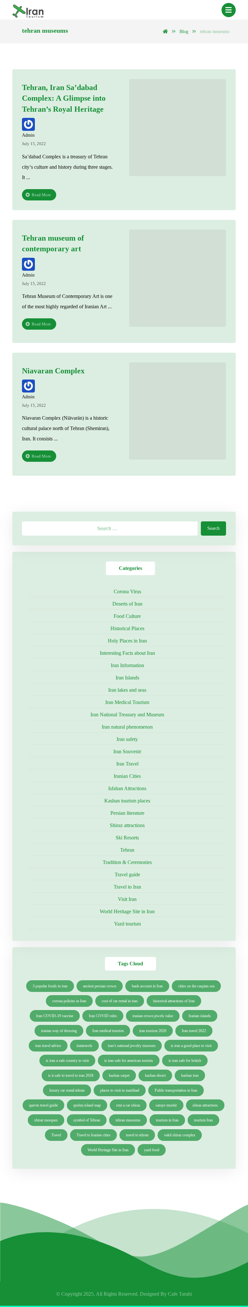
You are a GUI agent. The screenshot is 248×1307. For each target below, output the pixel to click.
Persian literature (127, 813)
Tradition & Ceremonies (127, 862)
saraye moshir (166, 1105)
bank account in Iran (147, 986)
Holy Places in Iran (127, 640)
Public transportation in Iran (176, 1090)
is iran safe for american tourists (128, 1060)
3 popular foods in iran (50, 986)
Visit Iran (127, 899)
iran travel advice (48, 1045)
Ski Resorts (127, 837)
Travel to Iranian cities (93, 1135)
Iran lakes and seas (127, 690)
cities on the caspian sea (196, 986)
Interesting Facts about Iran (127, 653)
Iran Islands (127, 677)
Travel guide (127, 874)
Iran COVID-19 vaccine (54, 1016)
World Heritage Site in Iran (127, 911)
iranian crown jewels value (152, 1016)
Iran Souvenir (127, 751)
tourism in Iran (167, 1120)
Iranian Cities (127, 776)
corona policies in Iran (69, 1001)
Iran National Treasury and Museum (127, 714)
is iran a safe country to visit (67, 1060)
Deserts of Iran (127, 604)
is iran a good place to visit (191, 1045)
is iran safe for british (185, 1060)
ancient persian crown (99, 986)
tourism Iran (203, 1120)
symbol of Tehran (86, 1120)
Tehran (127, 850)
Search (213, 528)
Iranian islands (200, 1016)
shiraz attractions (205, 1105)
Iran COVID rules (103, 1016)
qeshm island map (87, 1105)
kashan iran (190, 1075)
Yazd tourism (127, 923)
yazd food (151, 1150)
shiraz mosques (46, 1120)
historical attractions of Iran (174, 1001)
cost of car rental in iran (120, 1001)
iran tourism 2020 (152, 1031)
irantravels (84, 1045)
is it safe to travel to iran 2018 (70, 1075)
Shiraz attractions (127, 825)
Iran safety (127, 739)
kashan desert (155, 1075)
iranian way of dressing (59, 1031)
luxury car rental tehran (67, 1090)
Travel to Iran (127, 887)
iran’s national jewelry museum (131, 1045)
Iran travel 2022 (194, 1031)
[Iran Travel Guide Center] (28, 12)
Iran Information (127, 665)
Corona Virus (127, 591)
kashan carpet (119, 1075)
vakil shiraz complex (179, 1135)
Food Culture (127, 616)
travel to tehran (137, 1135)
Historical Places (127, 628)
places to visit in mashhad (119, 1090)
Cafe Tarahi (180, 1294)
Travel (56, 1135)
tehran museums (128, 1120)
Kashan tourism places (127, 800)
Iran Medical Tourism (127, 702)
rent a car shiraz (128, 1105)
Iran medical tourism (108, 1031)
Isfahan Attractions (127, 788)
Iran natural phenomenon (127, 727)
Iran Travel (127, 764)
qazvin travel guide (43, 1105)
